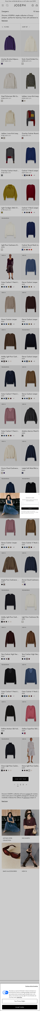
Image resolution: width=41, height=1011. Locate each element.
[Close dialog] (39, 494)
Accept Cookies (19, 1007)
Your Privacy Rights (19, 1001)
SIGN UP (30, 508)
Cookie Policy (19, 997)
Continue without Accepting (31, 986)
